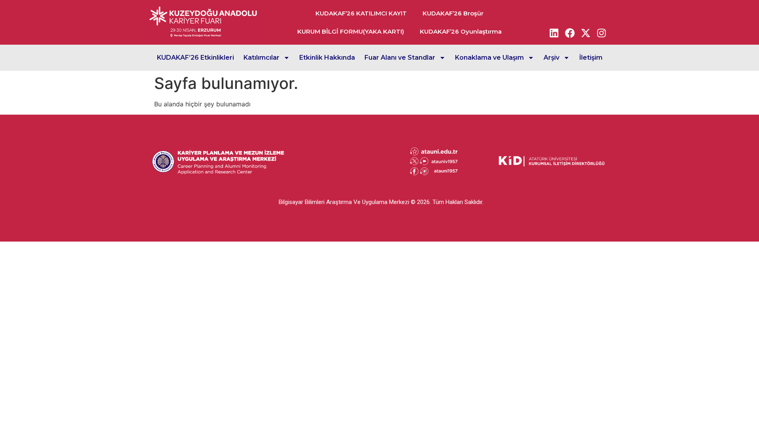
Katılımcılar (261, 57)
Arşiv (551, 57)
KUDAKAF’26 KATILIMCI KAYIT (361, 13)
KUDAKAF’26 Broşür (453, 13)
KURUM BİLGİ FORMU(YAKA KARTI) (350, 31)
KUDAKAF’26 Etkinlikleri (195, 57)
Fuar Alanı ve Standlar (399, 57)
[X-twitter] (586, 33)
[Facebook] (570, 33)
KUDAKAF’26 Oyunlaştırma (461, 31)
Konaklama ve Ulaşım (489, 57)
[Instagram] (602, 33)
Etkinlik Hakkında (327, 57)
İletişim (590, 57)
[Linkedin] (554, 33)
